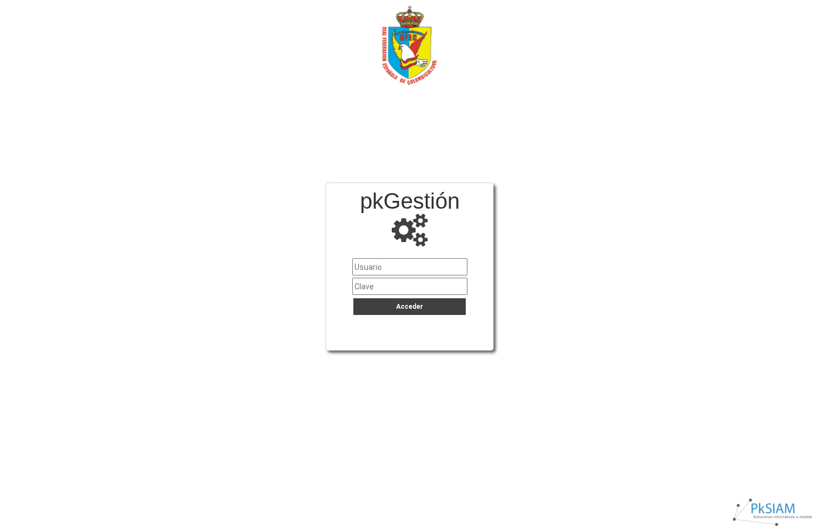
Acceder (409, 307)
